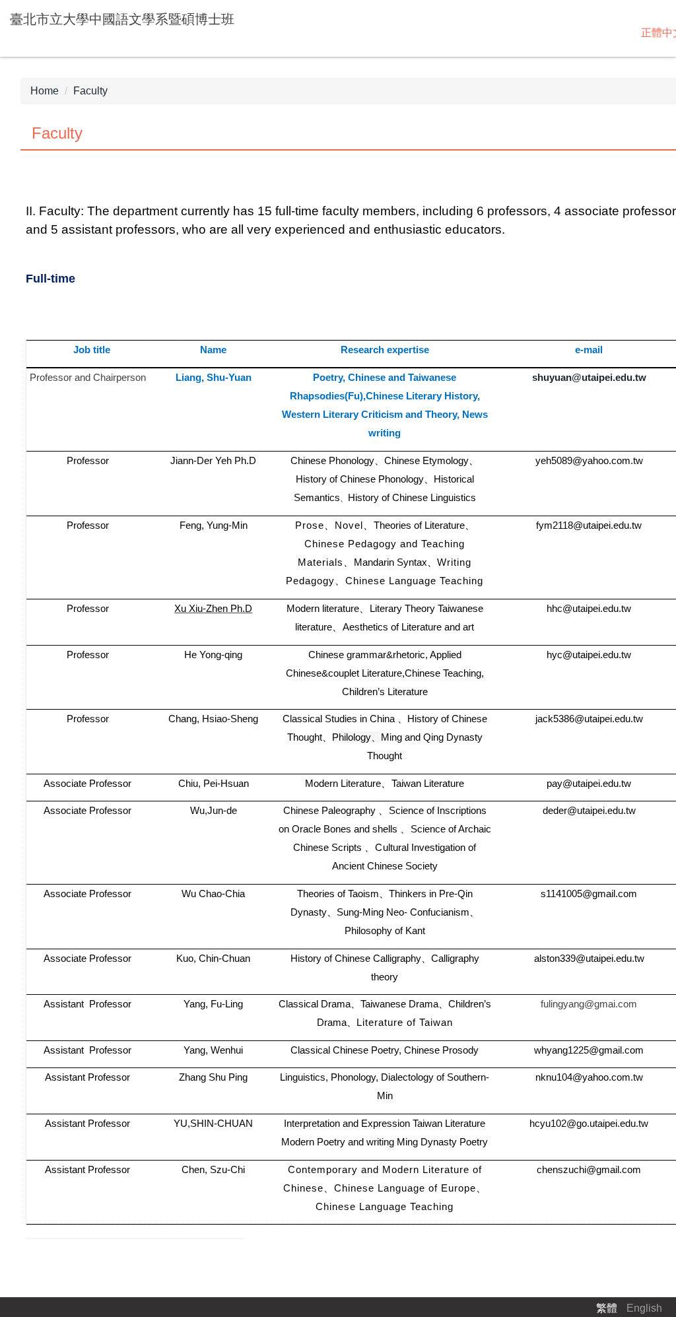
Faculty (90, 90)
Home (44, 90)
